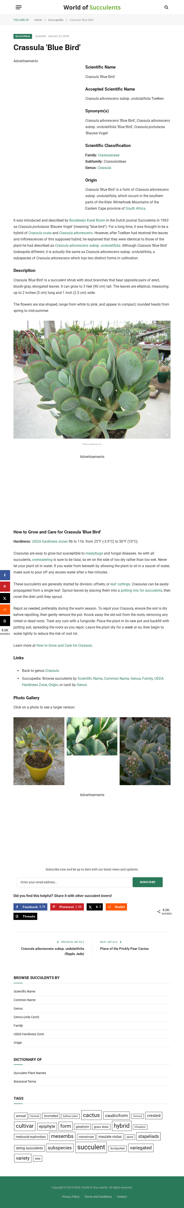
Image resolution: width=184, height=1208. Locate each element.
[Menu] (19, 7)
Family (147, 678)
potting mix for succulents (141, 590)
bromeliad (51, 1116)
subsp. (87, 245)
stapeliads (148, 1136)
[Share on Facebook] (5, 575)
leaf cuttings (120, 584)
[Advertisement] (47, 131)
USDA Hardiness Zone (29, 1034)
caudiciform (116, 1115)
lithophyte (140, 1127)
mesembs (62, 1136)
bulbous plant (70, 1116)
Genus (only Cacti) (26, 1017)
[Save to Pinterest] (5, 587)
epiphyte (47, 1126)
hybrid (122, 1125)
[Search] (166, 7)
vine (37, 1158)
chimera (137, 1116)
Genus (136, 678)
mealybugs (94, 553)
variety (23, 1158)
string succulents (29, 1148)
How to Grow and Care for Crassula (64, 645)
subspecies (60, 1147)
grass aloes (101, 1126)
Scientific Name (90, 678)
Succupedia (22, 36)
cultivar (25, 1126)
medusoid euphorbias (31, 1137)
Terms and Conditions (98, 1196)
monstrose (86, 1137)
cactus (91, 1115)
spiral (130, 1137)
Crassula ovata (39, 233)
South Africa (135, 208)
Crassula (104, 168)
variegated (141, 1147)
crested (153, 1115)
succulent (91, 1147)
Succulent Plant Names (30, 1073)
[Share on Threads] (5, 621)
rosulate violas (110, 1137)
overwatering (42, 559)
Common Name (116, 678)
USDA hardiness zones (50, 541)
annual (21, 1116)
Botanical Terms (25, 1081)
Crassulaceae (108, 155)
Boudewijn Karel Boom (87, 220)
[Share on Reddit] (5, 609)
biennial (35, 1116)
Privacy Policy (70, 1196)
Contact (122, 1196)
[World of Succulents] (92, 7)
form (65, 1126)
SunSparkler (117, 1148)
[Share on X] (5, 598)
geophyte (82, 1126)
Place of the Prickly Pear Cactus (124, 949)
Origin (53, 685)
